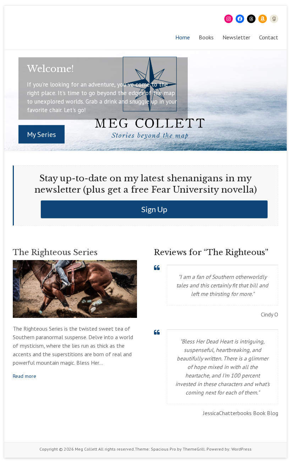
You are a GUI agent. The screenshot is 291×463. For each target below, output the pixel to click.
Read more (24, 376)
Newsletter (236, 37)
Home (182, 37)
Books (206, 37)
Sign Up (154, 209)
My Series (41, 134)
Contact (268, 37)
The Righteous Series (55, 252)
